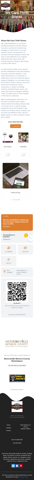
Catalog (8, 427)
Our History (8, 147)
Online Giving (15, 192)
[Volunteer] (23, 137)
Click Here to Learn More (18, 365)
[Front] (6, 5)
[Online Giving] (15, 175)
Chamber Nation (23, 477)
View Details (8, 154)
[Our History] (8, 137)
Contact (8, 430)
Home (8, 425)
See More (16, 126)
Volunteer (23, 147)
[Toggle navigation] (31, 5)
